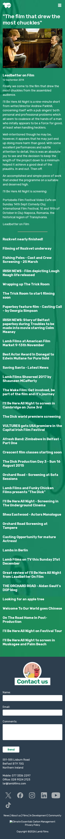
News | (7, 815)
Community (54, 815)
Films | (25, 815)
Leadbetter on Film (16, 224)
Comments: (10, 721)
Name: (6, 692)
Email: (6, 706)
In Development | (39, 815)
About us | (16, 815)
